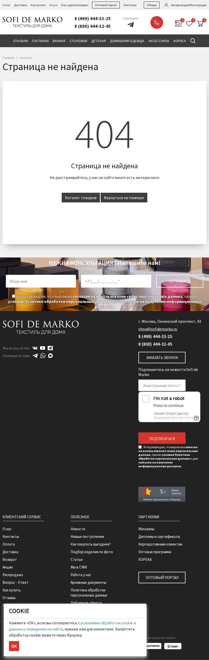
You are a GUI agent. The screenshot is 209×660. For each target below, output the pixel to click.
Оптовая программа (154, 551)
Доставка (20, 5)
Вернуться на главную (124, 197)
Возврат (10, 559)
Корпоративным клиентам (160, 544)
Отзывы (9, 597)
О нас (6, 5)
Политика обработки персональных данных (89, 593)
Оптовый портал (106, 5)
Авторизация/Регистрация (188, 5)
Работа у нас (81, 574)
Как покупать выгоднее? (91, 544)
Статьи (77, 559)
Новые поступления (87, 536)
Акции (53, 5)
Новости (78, 528)
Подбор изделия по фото (92, 551)
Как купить (38, 5)
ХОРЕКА (145, 559)
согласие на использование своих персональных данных (127, 296)
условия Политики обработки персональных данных (59, 301)
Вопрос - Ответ (16, 582)
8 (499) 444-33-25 (92, 18)
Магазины (146, 528)
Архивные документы (88, 582)
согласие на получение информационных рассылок (159, 464)
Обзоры (152, 5)
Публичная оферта (86, 602)
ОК (14, 646)
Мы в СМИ (79, 567)
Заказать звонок (156, 22)
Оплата (9, 544)
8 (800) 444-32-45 (92, 26)
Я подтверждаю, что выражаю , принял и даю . (104, 301)
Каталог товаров (81, 197)
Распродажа (13, 574)
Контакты (130, 5)
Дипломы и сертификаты (159, 536)
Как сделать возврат (74, 5)
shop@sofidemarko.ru (157, 328)
